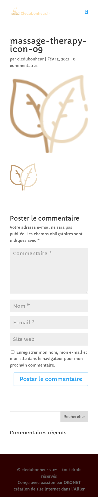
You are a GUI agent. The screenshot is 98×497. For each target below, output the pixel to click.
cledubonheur (30, 59)
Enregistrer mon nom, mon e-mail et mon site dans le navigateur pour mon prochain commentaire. (48, 359)
